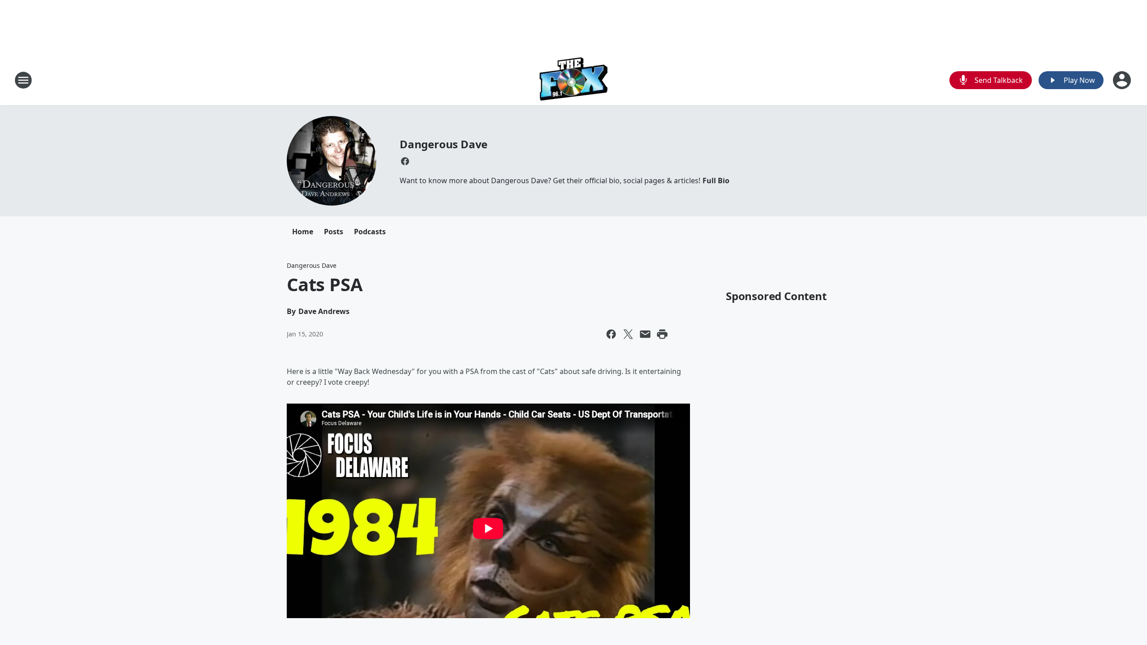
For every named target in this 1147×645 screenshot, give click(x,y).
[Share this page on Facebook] (611, 334)
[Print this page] (662, 334)
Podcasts (370, 231)
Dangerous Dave (443, 144)
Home (302, 231)
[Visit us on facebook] (405, 161)
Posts (333, 231)
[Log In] (1123, 80)
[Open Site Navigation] (23, 80)
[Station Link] (573, 79)
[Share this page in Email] (645, 334)
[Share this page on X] (628, 334)
